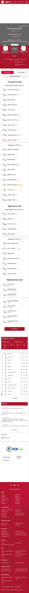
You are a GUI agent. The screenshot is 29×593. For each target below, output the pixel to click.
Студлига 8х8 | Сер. (5, 570)
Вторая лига (4, 515)
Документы (17, 498)
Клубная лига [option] (19, 342)
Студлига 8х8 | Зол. (5, 569)
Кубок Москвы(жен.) (20, 562)
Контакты (17, 501)
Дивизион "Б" (4, 525)
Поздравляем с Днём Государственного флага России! (14, 426)
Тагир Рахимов (11, 194)
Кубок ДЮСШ (18, 543)
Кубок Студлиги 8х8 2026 (21, 570)
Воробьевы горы (15, 36)
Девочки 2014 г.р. (5, 536)
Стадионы (3, 503)
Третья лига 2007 (14, 29)
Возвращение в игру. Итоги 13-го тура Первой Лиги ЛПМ (13, 414)
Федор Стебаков (11, 140)
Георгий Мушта (11, 89)
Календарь (17, 503)
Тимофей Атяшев (11, 149)
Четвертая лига (18, 509)
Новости (17, 496)
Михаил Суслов (11, 224)
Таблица (14, 398)
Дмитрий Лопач (11, 174)
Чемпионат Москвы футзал (7, 544)
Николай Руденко (12, 229)
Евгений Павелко (11, 179)
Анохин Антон (18, 40)
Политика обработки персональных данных (11, 586)
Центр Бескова (4, 500)
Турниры (20, 1)
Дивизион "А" (4, 523)
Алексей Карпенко (12, 94)
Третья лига (4, 516)
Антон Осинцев (11, 248)
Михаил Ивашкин (11, 268)
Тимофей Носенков (12, 135)
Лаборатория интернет (17, 589)
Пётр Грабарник (11, 130)
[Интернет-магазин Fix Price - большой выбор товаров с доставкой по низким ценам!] (14, 449)
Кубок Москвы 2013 (19, 515)
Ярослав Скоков (11, 273)
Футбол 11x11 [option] (5, 342)
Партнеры (17, 500)
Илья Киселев (11, 213)
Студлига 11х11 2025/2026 (21, 569)
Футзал (3, 543)
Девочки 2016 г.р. (5, 533)
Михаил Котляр (11, 120)
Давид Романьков (12, 104)
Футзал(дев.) (4, 531)
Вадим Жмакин (11, 159)
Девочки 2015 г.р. (5, 534)
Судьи (2, 501)
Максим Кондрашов (12, 115)
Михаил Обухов (11, 243)
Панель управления (14, 489)
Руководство (4, 498)
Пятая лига (17, 511)
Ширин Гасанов (11, 200)
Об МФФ (3, 496)
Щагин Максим (23, 41)
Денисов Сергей (15, 41)
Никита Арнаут (11, 125)
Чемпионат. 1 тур (14, 31)
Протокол (14, 328)
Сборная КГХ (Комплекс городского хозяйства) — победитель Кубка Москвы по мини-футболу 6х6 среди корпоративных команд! (14, 420)
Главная (3, 494)
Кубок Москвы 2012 (19, 513)
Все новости (14, 429)
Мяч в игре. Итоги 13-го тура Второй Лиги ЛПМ (12, 408)
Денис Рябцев (11, 169)
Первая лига (4, 513)
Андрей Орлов (11, 99)
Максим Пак (10, 218)
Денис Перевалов (12, 164)
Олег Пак (9, 189)
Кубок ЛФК (17, 525)
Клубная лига (4, 511)
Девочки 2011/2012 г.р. (20, 533)
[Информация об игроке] (17, 130)
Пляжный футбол (5, 562)
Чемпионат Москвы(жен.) (21, 534)
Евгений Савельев (12, 184)
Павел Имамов (11, 234)
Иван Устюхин (11, 109)
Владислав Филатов (12, 258)
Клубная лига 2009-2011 (7, 509)
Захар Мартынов (11, 263)
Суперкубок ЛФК (19, 523)
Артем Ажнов (10, 253)
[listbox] (8, 341)
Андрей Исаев (11, 154)
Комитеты (17, 494)
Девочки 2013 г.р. (19, 531)
